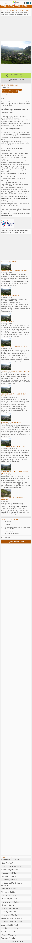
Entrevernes (6, 908)
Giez (3, 863)
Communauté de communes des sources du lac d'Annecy (17, 527)
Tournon (5, 938)
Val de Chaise (7, 866)
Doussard (5, 873)
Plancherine (6, 902)
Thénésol (5, 892)
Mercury (4, 895)
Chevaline (5, 869)
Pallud (4, 911)
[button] (16, 75)
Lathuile (4, 888)
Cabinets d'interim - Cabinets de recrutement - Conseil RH (12, 91)
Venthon (5, 928)
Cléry (3, 931)
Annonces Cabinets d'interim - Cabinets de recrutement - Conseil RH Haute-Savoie (14, 231)
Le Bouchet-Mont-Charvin (12, 883)
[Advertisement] (16, 28)
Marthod (5, 898)
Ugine (3, 905)
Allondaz (5, 879)
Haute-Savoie (9, 531)
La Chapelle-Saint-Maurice (12, 941)
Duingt (4, 935)
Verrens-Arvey (7, 921)
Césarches (5, 915)
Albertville (5, 925)
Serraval (4, 876)
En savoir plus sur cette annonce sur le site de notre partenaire (15, 214)
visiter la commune (16, 542)
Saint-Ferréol (6, 859)
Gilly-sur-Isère (7, 918)
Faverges (7, 524)
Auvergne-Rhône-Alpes (12, 533)
